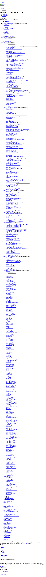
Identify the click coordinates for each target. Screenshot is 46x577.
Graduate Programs (6, 40)
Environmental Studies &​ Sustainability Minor (10, 509)
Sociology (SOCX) (8, 392)
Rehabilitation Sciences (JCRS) (10, 467)
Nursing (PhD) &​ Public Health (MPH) (11, 244)
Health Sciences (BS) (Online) (10, 147)
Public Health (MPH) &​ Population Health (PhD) (13, 253)
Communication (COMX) (9, 301)
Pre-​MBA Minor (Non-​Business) (8, 528)
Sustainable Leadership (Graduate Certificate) (12, 85)
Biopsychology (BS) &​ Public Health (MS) (12, 184)
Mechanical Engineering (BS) (10, 81)
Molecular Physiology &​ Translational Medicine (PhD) (13, 207)
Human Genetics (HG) (9, 435)
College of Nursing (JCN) (7, 212)
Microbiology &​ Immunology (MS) (11, 206)
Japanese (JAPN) (8, 350)
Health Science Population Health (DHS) (11, 433)
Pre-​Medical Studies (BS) (9, 211)
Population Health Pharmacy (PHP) (11, 463)
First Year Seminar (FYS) (9, 328)
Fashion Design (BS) (9, 108)
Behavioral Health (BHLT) (9, 288)
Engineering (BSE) (8, 66)
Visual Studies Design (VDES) (10, 399)
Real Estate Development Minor (8, 530)
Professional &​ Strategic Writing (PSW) (11, 379)
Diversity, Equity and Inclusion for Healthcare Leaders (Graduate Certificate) (17, 90)
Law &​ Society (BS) (9, 187)
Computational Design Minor (8, 505)
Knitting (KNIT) (8, 351)
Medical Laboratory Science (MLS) (11, 367)
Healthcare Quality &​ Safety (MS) (10, 241)
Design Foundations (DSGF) (10, 313)
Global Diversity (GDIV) (9, 330)
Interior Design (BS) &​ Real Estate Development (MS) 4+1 (14, 78)
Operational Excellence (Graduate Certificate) (12, 245)
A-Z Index (3, 9)
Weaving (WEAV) (8, 400)
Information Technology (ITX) (10, 345)
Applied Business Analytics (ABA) (11, 279)
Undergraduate (4, 16)
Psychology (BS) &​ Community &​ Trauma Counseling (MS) (14, 180)
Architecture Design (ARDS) (10, 283)
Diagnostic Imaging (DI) (9, 315)
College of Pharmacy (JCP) (8, 222)
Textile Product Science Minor (8, 534)
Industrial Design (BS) (9, 73)
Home (3, 8)
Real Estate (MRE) (8, 465)
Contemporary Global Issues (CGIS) (11, 306)
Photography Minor (7, 526)
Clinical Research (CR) (9, 416)
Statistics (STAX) (8, 395)
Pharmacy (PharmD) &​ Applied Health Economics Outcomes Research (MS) (17, 224)
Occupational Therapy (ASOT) (10, 265)
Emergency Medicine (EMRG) (10, 478)
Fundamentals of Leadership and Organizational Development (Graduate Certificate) (18, 92)
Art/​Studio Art (6, 500)
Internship (5, 35)
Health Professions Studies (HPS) (10, 432)
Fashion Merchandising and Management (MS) (12, 110)
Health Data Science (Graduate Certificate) (12, 234)
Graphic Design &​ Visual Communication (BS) (12, 70)
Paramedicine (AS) (8, 177)
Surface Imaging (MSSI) (9, 470)
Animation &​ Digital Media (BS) (10, 47)
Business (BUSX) (8, 296)
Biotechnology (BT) (9, 294)
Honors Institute (6, 34)
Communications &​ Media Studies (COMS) (12, 302)
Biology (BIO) (8, 290)
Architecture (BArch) (9, 51)
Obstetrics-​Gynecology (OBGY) (10, 484)
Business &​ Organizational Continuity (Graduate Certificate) (14, 120)
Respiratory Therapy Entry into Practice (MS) (12, 182)
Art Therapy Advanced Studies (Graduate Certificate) (13, 116)
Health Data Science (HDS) (10, 430)
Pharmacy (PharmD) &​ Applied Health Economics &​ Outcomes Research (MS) (17, 248)
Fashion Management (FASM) (10, 325)
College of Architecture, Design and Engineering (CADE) (12, 46)
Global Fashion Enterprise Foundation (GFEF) (12, 427)
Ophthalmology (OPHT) (9, 485)
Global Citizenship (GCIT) (9, 329)
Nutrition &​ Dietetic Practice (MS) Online (12, 176)
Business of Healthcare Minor (8, 503)
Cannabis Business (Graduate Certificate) (11, 121)
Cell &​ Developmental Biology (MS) (11, 194)
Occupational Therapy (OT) (10, 454)
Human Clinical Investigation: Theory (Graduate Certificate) (14, 202)
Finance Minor (6, 512)
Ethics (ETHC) (8, 322)
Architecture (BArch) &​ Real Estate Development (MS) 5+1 (14, 54)
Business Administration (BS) (10, 99)
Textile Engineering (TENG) (10, 398)
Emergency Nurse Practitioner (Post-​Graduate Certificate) (14, 213)
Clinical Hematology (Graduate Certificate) (12, 126)
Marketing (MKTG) (8, 361)
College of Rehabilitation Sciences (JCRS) (10, 256)
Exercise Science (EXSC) (9, 323)
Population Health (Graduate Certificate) (11, 250)
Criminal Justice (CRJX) (9, 309)
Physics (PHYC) (8, 376)
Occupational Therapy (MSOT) (10, 266)
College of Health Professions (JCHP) (9, 115)
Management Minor (7, 524)
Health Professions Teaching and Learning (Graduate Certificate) (15, 139)
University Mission (6, 25)
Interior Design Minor (7, 519)
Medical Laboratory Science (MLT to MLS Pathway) (13, 165)
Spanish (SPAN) (8, 393)
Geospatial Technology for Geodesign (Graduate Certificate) (14, 68)
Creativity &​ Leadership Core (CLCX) (11, 308)
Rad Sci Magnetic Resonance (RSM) (11, 385)
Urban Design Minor (7, 536)
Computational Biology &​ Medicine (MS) (12, 199)
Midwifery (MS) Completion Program (11, 170)
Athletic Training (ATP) (9, 405)
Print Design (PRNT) (9, 378)
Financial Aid (6, 32)
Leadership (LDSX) (8, 356)
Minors (3, 496)
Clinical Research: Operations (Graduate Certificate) (13, 198)
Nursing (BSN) (8, 216)
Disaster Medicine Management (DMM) (11, 420)
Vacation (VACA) (8, 495)
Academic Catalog (3, 6)
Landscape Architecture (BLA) (10, 79)
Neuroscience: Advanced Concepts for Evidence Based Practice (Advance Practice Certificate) (19, 263)
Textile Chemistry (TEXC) (9, 397)
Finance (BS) (8, 101)
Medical (5, 476)
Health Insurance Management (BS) (11, 137)
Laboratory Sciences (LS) (9, 352)
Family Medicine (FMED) (9, 479)
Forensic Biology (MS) (9, 200)
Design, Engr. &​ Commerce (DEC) (11, 314)
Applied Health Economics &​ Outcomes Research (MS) (14, 231)
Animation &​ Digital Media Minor (9, 498)
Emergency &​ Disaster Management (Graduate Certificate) (14, 133)
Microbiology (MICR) (9, 448)
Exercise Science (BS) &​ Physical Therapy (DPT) (13, 262)
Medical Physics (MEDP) (9, 447)
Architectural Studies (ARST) (10, 281)
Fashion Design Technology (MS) (10, 109)
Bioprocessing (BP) (8, 293)
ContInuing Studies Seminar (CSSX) (11, 307)
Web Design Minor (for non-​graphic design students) (11, 538)
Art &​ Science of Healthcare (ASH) (11, 285)
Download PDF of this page (6, 574)
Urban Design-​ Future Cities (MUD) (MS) (12, 86)
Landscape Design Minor (7, 521)
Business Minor (6, 502)
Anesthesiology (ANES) (9, 477)
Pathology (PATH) (8, 488)
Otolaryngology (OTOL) (9, 487)
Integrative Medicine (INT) (9, 480)
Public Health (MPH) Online (10, 254)
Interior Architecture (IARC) (10, 441)
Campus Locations (6, 29)
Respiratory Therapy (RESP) (10, 389)
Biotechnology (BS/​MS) (9, 118)
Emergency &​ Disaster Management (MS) (12, 134)
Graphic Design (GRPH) (9, 331)
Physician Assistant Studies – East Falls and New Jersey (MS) (14, 179)
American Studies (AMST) (9, 277)
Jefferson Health (4, 555)
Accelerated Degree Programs (8, 38)
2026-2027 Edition (4, 21)
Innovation (3, 556)
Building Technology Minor (8, 501)
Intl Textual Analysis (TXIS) (10, 349)
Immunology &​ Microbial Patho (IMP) (11, 436)
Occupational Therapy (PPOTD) (10, 264)
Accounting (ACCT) (9, 274)
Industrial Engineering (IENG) (10, 343)
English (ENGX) (8, 321)
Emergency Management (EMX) (10, 320)
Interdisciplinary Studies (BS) (10, 186)
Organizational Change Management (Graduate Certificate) (14, 95)
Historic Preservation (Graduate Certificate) (12, 71)
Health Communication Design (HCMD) (11, 429)
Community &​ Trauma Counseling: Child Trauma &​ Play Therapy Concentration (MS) (18, 129)
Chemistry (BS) (8, 196)
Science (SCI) (8, 390)
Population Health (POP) (9, 462)
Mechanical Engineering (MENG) (10, 364)
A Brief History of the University (8, 28)
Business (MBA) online (9, 98)
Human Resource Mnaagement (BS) (11, 102)
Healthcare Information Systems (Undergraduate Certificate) (14, 156)
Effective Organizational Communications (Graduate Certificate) (15, 91)
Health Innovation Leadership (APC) (11, 236)
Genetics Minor (6, 513)
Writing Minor (6, 539)
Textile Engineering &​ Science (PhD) (11, 113)
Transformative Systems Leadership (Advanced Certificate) (14, 221)
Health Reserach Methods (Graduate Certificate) (12, 238)
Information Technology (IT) (10, 344)
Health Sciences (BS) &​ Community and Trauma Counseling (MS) (15, 143)
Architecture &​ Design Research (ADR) (11, 403)
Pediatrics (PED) (8, 489)
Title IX (5, 26)
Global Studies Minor (7, 515)
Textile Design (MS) (9, 112)
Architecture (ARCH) (9, 404)
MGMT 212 (21, 543)
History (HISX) (8, 338)
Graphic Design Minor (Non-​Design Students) (10, 517)
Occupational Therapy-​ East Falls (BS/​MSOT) (12, 267)
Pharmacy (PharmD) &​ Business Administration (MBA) (14, 225)
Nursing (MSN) (8, 218)
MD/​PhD (7, 205)
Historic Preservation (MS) (9, 72)
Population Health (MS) (9, 251)
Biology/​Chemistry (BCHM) (10, 292)
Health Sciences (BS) (9, 141)
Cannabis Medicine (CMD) (10, 412)
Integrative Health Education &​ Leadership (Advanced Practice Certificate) (16, 158)
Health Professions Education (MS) (11, 138)
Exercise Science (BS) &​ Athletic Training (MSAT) (13, 260)
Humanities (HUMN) (9, 341)
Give (3, 549)
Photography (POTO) (9, 374)
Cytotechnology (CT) (9, 310)
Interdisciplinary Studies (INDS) (10, 346)
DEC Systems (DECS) (9, 312)
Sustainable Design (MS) (9, 84)
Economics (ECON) (9, 318)
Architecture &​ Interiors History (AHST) (11, 282)
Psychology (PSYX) (9, 380)
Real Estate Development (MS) (10, 82)
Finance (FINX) (8, 327)
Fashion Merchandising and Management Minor (11, 511)
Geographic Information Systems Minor (9, 514)
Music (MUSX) (8, 369)
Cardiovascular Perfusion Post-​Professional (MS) (13, 124)
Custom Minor (6, 507)
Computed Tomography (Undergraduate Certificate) (13, 131)
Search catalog (2, 19)
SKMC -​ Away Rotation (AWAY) (10, 493)
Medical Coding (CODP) (9, 366)
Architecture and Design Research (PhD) (11, 58)
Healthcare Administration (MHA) (10, 239)
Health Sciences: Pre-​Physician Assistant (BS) (12, 152)
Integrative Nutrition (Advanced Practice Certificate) (13, 160)
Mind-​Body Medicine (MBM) (10, 450)
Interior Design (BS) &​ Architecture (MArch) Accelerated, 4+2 (15, 76)
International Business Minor (8, 520)
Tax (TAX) (7, 472)
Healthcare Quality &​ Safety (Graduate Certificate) (13, 240)
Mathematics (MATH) (9, 363)
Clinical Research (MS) (9, 197)
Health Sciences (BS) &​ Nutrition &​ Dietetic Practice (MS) (14, 144)
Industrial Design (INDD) (9, 342)
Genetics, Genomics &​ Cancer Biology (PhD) (12, 201)
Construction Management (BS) (10, 61)
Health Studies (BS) (8, 154)
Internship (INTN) (8, 348)
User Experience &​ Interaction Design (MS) (12, 87)
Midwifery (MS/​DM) (9, 171)
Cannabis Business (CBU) (9, 411)
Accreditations (6, 27)
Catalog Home (4, 2)
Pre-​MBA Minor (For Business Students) (10, 527)
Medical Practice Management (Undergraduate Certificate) (14, 168)
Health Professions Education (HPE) (11, 431)
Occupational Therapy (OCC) (10, 453)
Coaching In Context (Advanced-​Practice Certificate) (13, 258)
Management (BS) (8, 104)
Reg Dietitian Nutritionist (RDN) (10, 466)
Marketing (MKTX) (8, 362)
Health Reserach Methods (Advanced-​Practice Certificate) (14, 237)
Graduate (5, 401)
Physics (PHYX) (8, 377)
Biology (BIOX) (8, 291)
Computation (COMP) (9, 303)
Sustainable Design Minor (7, 533)
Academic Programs (5, 37)
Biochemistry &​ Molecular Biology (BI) (11, 406)
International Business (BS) (10, 103)
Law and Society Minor (7, 523)
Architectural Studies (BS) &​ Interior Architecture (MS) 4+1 (14, 50)
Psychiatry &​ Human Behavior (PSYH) (11, 490)
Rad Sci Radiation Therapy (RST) (10, 387)
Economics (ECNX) (9, 317)
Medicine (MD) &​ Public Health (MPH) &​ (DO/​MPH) (13, 243)
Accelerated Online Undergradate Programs (10, 45)
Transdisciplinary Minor (7, 535)
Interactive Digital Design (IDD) (10, 440)
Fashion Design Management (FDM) (11, 423)
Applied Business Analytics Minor (9, 499)
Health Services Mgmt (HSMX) (10, 335)
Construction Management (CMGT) (11, 305)
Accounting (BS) (8, 97)
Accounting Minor (6, 497)
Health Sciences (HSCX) (9, 334)
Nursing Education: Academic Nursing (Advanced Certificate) (14, 219)
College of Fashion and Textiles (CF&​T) (9, 107)
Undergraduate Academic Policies (9, 43)
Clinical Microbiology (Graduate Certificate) (12, 127)
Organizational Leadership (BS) (10, 96)
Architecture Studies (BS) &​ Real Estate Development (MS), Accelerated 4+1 (17, 59)
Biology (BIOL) (8, 407)
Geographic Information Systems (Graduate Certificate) (13, 67)
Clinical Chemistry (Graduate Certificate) (11, 125)
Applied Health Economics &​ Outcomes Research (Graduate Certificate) (16, 230)
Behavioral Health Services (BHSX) (11, 289)
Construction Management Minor (8, 506)
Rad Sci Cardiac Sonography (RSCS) (11, 381)
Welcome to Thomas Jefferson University (8, 23)
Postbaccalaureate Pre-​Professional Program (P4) (13, 210)
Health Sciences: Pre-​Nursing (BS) (11, 150)
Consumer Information (5, 561)
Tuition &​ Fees (6, 31)
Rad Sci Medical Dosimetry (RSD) (11, 386)
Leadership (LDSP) (8, 355)
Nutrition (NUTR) (8, 452)
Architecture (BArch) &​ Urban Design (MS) (12, 56)
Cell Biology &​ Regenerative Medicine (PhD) (12, 195)
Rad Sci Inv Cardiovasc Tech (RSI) (11, 384)
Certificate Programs (7, 39)
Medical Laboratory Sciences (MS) (11, 167)
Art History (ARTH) (9, 286)
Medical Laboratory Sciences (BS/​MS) (11, 166)
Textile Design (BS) (8, 111)
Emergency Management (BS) (10, 135)
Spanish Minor (6, 531)
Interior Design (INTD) (9, 347)
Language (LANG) (8, 353)
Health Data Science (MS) (9, 235)
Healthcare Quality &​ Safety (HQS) (11, 434)
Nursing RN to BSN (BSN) (10, 220)
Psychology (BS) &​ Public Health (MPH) (12, 189)
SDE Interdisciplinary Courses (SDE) (11, 391)
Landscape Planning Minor (8, 522)
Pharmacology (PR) (8, 458)
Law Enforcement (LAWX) (10, 354)
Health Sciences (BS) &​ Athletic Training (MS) (12, 142)
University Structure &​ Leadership (9, 24)
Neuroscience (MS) (8, 208)
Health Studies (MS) (9, 155)
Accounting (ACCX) (9, 275)
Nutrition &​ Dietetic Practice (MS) (10, 175)
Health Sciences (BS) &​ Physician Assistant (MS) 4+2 (13, 146)
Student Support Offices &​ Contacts (9, 36)
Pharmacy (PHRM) (8, 459)
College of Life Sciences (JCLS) (8, 190)
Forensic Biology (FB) (9, 424)
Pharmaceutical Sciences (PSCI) (10, 457)
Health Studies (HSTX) (9, 336)
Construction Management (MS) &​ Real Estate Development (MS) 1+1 (16, 60)
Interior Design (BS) (9, 75)
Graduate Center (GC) (9, 428)
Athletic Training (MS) (9, 257)
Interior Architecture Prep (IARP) (10, 442)
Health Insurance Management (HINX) (11, 332)
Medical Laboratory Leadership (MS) (11, 164)
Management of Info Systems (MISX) (11, 360)
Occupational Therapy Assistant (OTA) (11, 371)
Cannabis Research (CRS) (9, 413)
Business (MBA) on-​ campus (10, 89)
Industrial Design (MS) (9, 74)
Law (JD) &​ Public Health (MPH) (10, 242)
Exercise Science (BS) (9, 259)
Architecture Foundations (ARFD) (11, 284)
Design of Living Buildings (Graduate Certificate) (13, 64)
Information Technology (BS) (10, 94)
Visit (2, 548)
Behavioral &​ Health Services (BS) (11, 117)
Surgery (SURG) (8, 494)
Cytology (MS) (8, 132)
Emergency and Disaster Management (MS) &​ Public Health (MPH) (15, 232)
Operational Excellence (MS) (10, 246)
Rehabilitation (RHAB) (9, 492)
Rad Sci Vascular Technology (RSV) (11, 388)
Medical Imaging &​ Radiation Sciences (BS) (12, 163)
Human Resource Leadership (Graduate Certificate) (13, 93)
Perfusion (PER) (8, 456)
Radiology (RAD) (8, 491)
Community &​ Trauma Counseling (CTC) (12, 417)
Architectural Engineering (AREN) (11, 280)
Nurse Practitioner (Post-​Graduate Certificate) (12, 215)
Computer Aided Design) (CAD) (10, 304)
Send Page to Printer (5, 571)
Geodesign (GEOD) (9, 426)
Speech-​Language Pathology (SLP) (11, 469)
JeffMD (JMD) (8, 481)
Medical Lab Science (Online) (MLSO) (11, 445)
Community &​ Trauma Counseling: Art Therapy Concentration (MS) (15, 128)
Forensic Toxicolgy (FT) (9, 425)
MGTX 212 (25, 543)
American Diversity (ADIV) (10, 276)
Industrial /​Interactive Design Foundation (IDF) (12, 437)
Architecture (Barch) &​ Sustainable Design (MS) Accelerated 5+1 (15, 55)
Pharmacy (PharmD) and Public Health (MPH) (12, 227)
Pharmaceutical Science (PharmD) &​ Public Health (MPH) (14, 247)
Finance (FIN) (8, 326)
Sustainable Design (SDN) (9, 471)
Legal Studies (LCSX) (9, 357)
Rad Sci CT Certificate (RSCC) (10, 383)
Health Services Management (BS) (11, 153)
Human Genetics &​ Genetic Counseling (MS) (12, 203)
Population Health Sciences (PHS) (10, 464)
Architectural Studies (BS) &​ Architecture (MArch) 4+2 (14, 49)
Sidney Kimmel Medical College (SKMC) (10, 270)
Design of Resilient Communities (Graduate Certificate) (13, 65)
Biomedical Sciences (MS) (9, 193)
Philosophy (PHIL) (8, 372)
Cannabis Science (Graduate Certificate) (11, 123)
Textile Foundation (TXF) (9, 474)
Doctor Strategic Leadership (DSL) (11, 421)
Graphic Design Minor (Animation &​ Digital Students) (11, 516)
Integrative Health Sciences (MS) (10, 159)
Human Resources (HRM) (9, 339)
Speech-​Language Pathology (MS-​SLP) (11, 269)
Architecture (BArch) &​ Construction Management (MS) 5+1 (14, 52)
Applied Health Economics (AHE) (11, 402)
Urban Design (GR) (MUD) (10, 475)
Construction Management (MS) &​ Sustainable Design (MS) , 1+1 (15, 63)
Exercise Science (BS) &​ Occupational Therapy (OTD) (13, 261)
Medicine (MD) (8, 271)
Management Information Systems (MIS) (11, 359)
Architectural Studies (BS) (9, 48)
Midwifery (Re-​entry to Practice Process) (11, 173)
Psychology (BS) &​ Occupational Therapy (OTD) (13, 188)
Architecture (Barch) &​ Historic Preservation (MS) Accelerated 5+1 (15, 53)
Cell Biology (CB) (8, 415)
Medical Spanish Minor (7, 525)
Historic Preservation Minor (8, 518)
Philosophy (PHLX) (9, 373)
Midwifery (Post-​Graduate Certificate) (11, 172)
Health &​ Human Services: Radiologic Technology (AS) (14, 136)
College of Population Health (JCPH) (9, 229)
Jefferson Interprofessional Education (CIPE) (12, 443)
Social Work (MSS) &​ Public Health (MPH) (12, 255)
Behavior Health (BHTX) (9, 287)
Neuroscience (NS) (8, 451)
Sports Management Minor (8, 532)
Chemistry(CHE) (8, 300)
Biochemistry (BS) (8, 191)
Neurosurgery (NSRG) (9, 483)
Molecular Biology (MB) (9, 368)
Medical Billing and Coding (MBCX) (11, 365)
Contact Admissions (5, 557)
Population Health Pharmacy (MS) (11, 228)
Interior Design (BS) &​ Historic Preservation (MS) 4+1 (13, 77)
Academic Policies (4, 42)
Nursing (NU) (8, 370)
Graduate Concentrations (9, 69)
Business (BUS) (8, 295)
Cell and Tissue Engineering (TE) (10, 414)
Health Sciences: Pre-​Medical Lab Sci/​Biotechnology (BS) (14, 149)
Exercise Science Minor (7, 510)
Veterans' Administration (7, 33)
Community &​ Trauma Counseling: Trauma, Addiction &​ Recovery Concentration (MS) (18, 130)
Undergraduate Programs (7, 41)
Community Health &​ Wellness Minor (9, 504)
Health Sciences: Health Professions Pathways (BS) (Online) (14, 148)
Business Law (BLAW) (9, 297)
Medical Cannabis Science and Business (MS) (12, 162)
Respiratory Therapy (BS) (9, 181)
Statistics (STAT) (8, 394)
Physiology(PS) (8, 461)
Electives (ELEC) (8, 319)
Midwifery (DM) (8, 169)
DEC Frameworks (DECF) (9, 311)
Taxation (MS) (8, 106)
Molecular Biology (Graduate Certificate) (11, 174)
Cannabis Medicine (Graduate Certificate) (12, 122)
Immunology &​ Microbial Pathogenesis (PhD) (12, 204)
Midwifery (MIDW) (8, 449)
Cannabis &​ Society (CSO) (9, 410)
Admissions (5, 30)
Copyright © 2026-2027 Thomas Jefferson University (7, 559)
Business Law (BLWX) (9, 298)
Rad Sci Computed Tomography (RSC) (11, 382)
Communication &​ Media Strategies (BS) (11, 185)
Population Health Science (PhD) (10, 252)
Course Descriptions (5, 15)
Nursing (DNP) (8, 217)
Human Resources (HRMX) (10, 340)
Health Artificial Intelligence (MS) (10, 233)
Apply (3, 547)
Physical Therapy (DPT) (9, 268)
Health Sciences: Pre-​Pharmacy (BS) (11, 151)
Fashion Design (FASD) (9, 324)
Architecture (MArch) (9, 57)
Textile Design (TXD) (9, 473)
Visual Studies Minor (7, 537)
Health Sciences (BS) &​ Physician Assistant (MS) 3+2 (13, 145)
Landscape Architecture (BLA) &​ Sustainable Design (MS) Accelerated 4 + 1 (17, 80)
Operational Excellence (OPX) (10, 455)
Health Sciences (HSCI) (9, 333)
